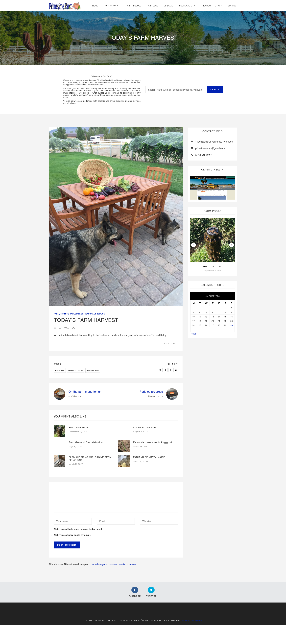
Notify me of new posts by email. (72, 535)
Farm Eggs (152, 6)
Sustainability (187, 6)
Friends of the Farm (211, 6)
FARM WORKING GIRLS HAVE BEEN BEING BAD (90, 458)
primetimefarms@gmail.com (210, 148)
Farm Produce (133, 6)
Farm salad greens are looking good (152, 442)
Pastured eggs (93, 370)
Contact (232, 6)
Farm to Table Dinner (71, 314)
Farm (56, 314)
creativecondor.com (191, 620)
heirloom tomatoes (75, 370)
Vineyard (168, 6)
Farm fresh (59, 370)
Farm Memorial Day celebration (85, 442)
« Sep (193, 333)
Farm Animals (111, 5)
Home (95, 6)
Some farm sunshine (144, 427)
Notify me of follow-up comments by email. (78, 529)
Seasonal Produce (94, 314)
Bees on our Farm (78, 427)
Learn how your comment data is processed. (114, 564)
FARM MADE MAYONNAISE (149, 457)
